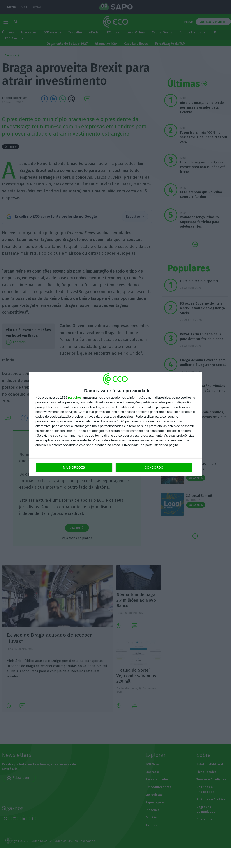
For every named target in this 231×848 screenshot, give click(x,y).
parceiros (74, 397)
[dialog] (115, 424)
